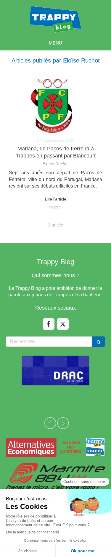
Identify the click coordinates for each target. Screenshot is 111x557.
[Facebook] (48, 324)
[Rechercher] (98, 341)
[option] (56, 370)
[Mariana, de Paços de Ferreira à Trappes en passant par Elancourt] (55, 107)
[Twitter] (63, 324)
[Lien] (55, 447)
